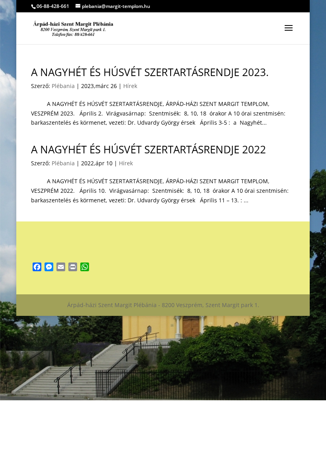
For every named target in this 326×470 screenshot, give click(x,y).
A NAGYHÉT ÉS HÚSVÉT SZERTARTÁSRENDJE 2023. (150, 72)
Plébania (63, 86)
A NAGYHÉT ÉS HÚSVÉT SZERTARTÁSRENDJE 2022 (148, 149)
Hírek (130, 86)
